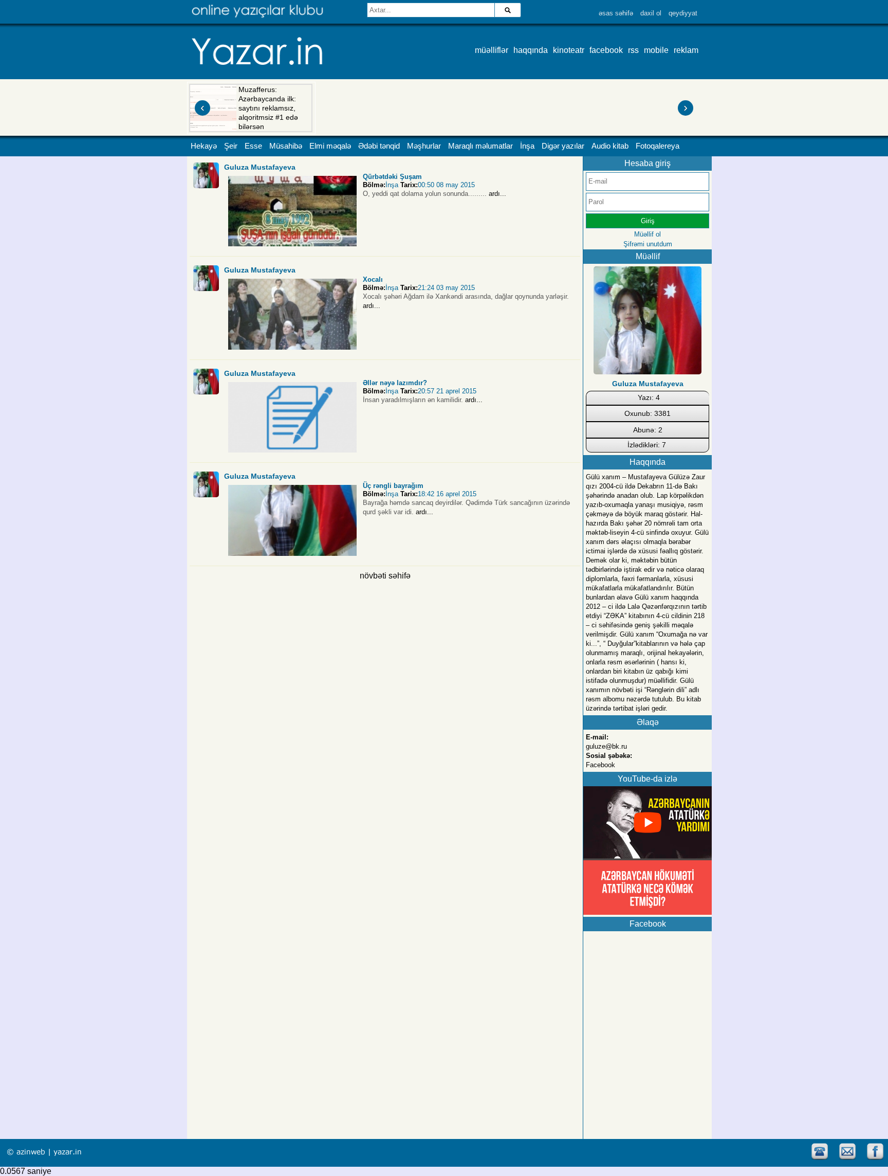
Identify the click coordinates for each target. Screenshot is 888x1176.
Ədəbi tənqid (379, 146)
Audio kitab (609, 146)
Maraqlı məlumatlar (480, 146)
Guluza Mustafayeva (259, 167)
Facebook (600, 765)
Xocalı (373, 279)
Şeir (230, 146)
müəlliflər (491, 50)
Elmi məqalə (330, 146)
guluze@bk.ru (606, 746)
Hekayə (204, 146)
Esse (253, 146)
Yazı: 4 (649, 397)
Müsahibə (285, 146)
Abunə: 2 (647, 430)
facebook (606, 50)
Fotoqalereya (657, 146)
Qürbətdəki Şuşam (392, 176)
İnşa (527, 146)
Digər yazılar (563, 146)
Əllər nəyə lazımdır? (395, 383)
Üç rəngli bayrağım (393, 486)
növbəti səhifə (385, 575)
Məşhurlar (424, 146)
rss (633, 50)
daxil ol (650, 13)
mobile (656, 50)
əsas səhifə (616, 13)
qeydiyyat (683, 13)
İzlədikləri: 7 (646, 445)
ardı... (497, 193)
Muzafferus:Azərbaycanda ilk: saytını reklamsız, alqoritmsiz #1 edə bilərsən (268, 108)
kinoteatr (568, 50)
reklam (686, 50)
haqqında (530, 50)
